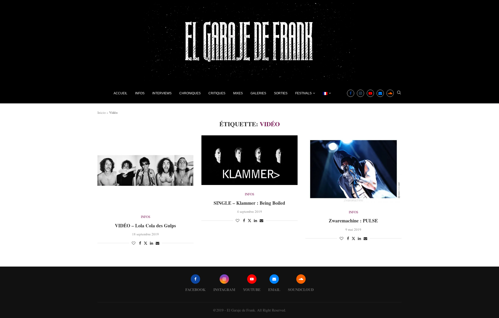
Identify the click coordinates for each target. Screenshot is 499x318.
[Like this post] (133, 243)
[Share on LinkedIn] (151, 243)
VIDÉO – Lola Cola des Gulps (145, 225)
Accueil (120, 93)
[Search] (399, 93)
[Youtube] (370, 93)
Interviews (162, 93)
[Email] (380, 93)
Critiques (216, 93)
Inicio (101, 112)
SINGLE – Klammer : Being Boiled (249, 203)
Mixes (238, 93)
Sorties (280, 93)
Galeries (258, 93)
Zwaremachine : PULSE (353, 220)
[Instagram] (360, 93)
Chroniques (190, 93)
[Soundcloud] (390, 93)
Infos (140, 93)
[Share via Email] (157, 243)
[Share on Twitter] (145, 243)
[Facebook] (350, 93)
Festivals (303, 93)
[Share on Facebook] (140, 243)
